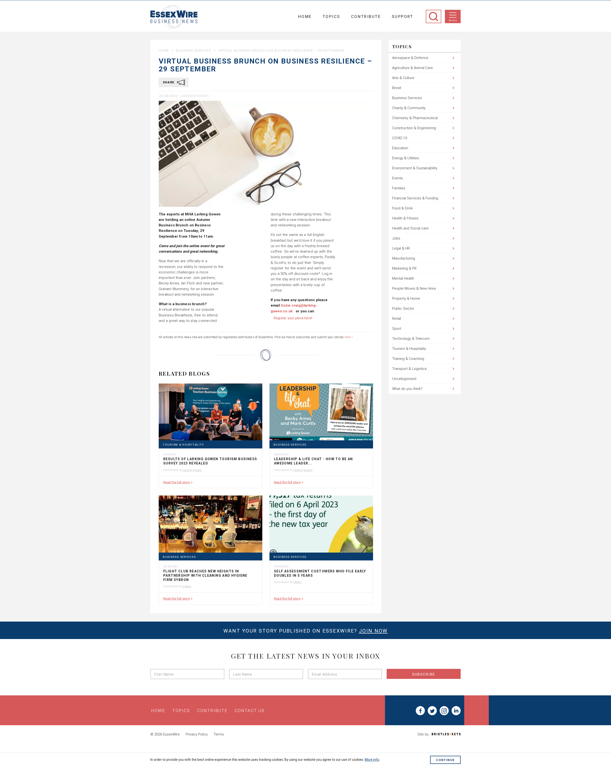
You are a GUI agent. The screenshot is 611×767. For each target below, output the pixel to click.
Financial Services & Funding (415, 198)
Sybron (187, 586)
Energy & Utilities (405, 158)
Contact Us (250, 710)
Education (400, 148)
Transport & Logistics (409, 369)
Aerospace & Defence (410, 58)
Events (397, 178)
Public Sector (403, 308)
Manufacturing (403, 258)
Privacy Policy (197, 734)
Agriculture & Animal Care (412, 68)
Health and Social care (410, 228)
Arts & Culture (403, 78)
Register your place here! (293, 318)
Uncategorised (404, 379)
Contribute (366, 16)
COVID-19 (399, 138)
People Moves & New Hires (414, 288)
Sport (396, 328)
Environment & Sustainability (414, 168)
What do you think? (407, 389)
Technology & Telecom (411, 338)
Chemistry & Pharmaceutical (415, 118)
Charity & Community (409, 108)
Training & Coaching (408, 359)
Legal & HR (401, 248)
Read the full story (176, 482)
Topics (331, 16)
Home (304, 16)
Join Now (373, 631)
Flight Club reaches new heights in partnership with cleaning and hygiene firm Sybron (205, 575)
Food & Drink (402, 208)
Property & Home (406, 298)
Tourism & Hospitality (183, 444)
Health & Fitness (405, 218)
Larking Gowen (195, 96)
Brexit (396, 88)
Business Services (193, 50)
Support (402, 16)
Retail (396, 318)
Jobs (396, 238)
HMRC (297, 582)
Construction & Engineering (414, 128)
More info (372, 760)
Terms (219, 734)
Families (398, 188)
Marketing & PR (404, 268)
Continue (445, 760)
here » (349, 337)
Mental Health (403, 278)
